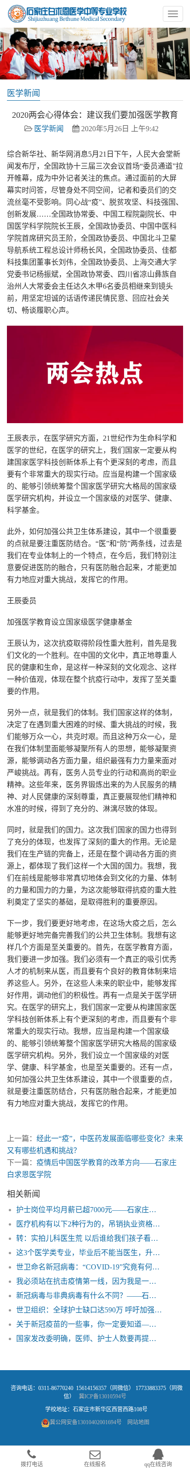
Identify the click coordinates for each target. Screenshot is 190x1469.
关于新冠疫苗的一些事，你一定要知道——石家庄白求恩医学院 (89, 1324)
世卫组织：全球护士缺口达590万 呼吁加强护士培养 (89, 1310)
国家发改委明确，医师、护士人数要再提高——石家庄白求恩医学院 (89, 1338)
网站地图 (138, 1422)
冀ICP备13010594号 (102, 1396)
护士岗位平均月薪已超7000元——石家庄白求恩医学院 (89, 1210)
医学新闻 (49, 129)
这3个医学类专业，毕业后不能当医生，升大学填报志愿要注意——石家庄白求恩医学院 (89, 1253)
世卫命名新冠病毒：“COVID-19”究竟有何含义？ (89, 1267)
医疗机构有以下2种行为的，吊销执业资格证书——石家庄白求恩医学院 (89, 1224)
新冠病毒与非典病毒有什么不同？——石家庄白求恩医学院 (89, 1295)
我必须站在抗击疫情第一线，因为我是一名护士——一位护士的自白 (89, 1281)
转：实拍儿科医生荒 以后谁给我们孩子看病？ (89, 1238)
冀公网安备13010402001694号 (86, 1422)
